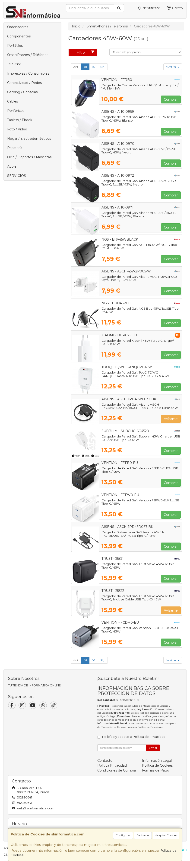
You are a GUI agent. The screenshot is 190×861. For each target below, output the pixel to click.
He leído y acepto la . (134, 736)
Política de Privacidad (150, 727)
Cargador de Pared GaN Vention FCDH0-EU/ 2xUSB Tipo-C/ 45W (140, 629)
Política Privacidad (112, 765)
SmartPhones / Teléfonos (27, 55)
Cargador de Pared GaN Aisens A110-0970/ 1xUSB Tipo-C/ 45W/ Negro (139, 150)
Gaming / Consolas (22, 92)
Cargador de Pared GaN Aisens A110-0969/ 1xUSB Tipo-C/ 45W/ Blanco (138, 118)
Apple (11, 166)
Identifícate (150, 8)
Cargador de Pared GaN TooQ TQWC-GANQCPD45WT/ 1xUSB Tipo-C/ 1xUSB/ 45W (135, 374)
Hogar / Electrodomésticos (29, 138)
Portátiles (15, 45)
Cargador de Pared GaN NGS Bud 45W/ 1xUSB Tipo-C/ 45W (140, 310)
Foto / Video (17, 129)
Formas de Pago (155, 770)
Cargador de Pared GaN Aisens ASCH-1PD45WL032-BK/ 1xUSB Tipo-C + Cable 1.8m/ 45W (139, 406)
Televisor (14, 64)
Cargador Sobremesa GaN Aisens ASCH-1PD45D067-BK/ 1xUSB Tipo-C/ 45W (132, 533)
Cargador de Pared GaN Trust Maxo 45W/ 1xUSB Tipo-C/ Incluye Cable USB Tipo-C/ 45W (137, 597)
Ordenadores (17, 27)
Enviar (153, 747)
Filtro (81, 52)
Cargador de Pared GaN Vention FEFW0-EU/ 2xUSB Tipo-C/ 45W (140, 502)
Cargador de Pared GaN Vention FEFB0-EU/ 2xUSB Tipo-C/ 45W (139, 470)
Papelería (14, 148)
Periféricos (15, 111)
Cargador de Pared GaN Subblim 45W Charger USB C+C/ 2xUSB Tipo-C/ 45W (140, 438)
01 (85, 67)
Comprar (171, 99)
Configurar (123, 835)
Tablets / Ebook (19, 120)
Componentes (19, 36)
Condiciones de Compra (116, 770)
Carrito (177, 8)
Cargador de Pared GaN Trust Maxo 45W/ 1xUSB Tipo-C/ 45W (137, 565)
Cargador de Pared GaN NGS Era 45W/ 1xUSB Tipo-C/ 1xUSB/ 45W (139, 246)
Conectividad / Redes (24, 83)
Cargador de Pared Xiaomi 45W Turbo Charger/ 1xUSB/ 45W (137, 342)
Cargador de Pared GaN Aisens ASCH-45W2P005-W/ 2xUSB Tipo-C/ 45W (139, 278)
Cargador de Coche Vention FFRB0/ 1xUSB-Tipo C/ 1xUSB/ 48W (139, 86)
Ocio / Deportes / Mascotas (29, 157)
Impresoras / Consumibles (28, 73)
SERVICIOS (16, 176)
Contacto (104, 760)
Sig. (102, 67)
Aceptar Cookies (166, 835)
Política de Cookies (157, 765)
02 (93, 67)
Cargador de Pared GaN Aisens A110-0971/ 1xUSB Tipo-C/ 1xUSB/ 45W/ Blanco (138, 214)
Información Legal (157, 760)
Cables (12, 101)
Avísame (171, 419)
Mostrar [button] (171, 67)
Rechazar (142, 835)
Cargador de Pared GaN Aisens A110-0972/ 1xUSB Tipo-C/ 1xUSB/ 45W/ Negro (138, 182)
